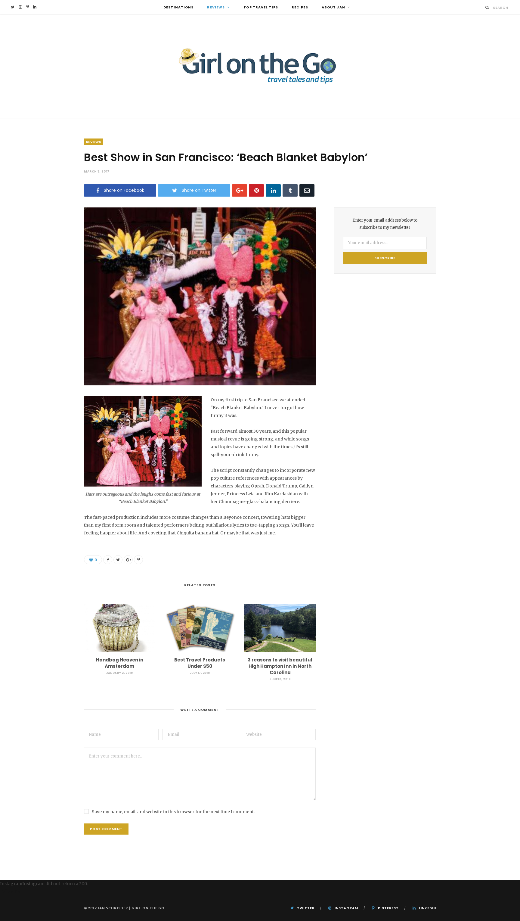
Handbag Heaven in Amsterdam (119, 663)
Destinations (178, 7)
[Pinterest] (256, 190)
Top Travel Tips (260, 7)
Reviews (216, 7)
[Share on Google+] (128, 559)
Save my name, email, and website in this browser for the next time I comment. (173, 811)
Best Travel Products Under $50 (199, 663)
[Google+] (239, 190)
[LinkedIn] (273, 190)
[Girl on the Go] (260, 67)
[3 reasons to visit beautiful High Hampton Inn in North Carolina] (280, 628)
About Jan (333, 7)
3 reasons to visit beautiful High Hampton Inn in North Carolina (280, 666)
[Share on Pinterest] (138, 559)
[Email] (306, 190)
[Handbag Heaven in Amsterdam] (119, 628)
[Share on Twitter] (117, 559)
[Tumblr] (290, 190)
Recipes (300, 7)
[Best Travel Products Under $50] (200, 628)
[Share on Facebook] (107, 559)
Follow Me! (11, 891)
